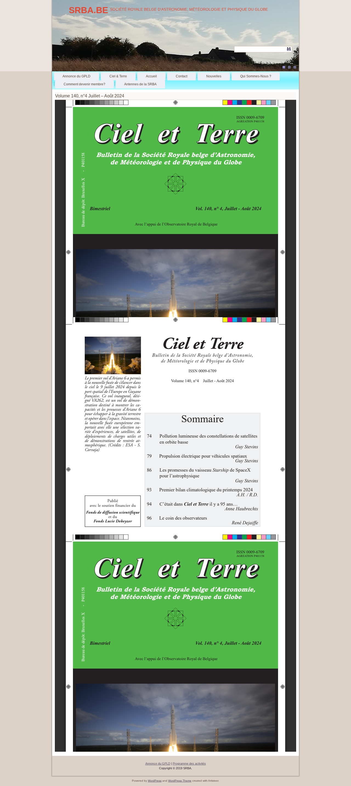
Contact (181, 76)
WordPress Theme (179, 780)
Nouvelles (213, 76)
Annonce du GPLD (76, 76)
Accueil (151, 76)
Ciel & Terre (118, 76)
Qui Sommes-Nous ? (255, 76)
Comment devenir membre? (84, 84)
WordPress (155, 780)
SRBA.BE (88, 10)
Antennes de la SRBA (140, 84)
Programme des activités (189, 763)
